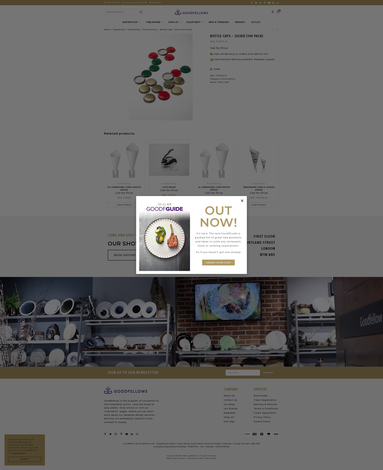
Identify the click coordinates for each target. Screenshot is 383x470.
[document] (191, 235)
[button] (242, 200)
